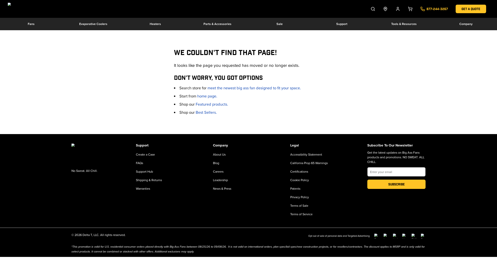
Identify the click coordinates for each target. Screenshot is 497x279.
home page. (207, 96)
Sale (279, 24)
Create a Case (145, 154)
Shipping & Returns (149, 180)
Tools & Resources (404, 24)
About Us (219, 154)
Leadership (220, 180)
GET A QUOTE (470, 9)
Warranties (143, 188)
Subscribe (396, 184)
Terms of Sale (299, 205)
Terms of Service (301, 214)
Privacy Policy (299, 197)
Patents (295, 188)
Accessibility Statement (306, 154)
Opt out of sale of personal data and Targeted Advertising (339, 236)
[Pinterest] (423, 236)
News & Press (222, 188)
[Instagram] (386, 236)
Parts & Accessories (217, 24)
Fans (31, 24)
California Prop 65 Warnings (309, 163)
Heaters (155, 24)
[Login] (397, 9)
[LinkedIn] (395, 236)
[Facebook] (376, 236)
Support (341, 24)
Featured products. (212, 104)
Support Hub (144, 171)
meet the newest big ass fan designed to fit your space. (254, 88)
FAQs (139, 163)
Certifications (299, 171)
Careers (218, 171)
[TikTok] (414, 236)
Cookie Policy (299, 180)
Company (466, 24)
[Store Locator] (385, 9)
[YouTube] (404, 236)
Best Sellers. (206, 112)
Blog (216, 163)
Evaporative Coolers (93, 24)
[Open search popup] (373, 9)
